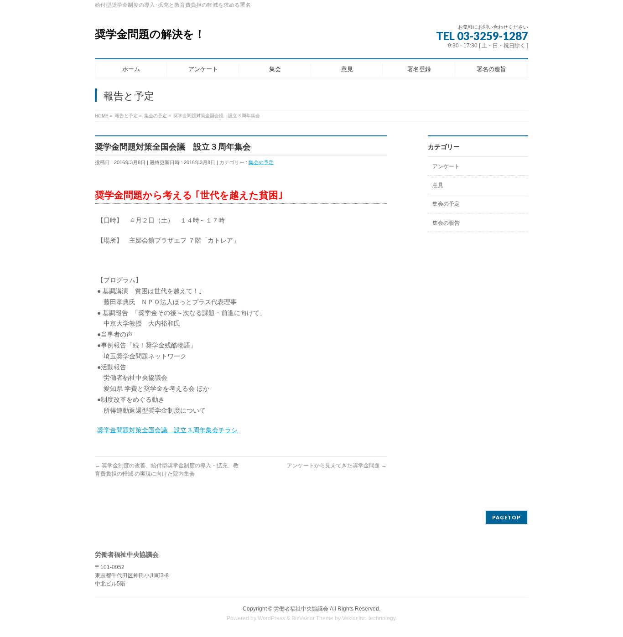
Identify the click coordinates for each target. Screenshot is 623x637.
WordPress (271, 618)
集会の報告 (446, 223)
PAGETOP (506, 517)
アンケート (446, 166)
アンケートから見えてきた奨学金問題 (337, 465)
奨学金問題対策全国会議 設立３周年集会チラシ (167, 430)
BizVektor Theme (312, 618)
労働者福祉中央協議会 (301, 609)
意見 (437, 185)
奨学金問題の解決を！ (150, 34)
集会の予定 (261, 162)
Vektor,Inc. (354, 618)
